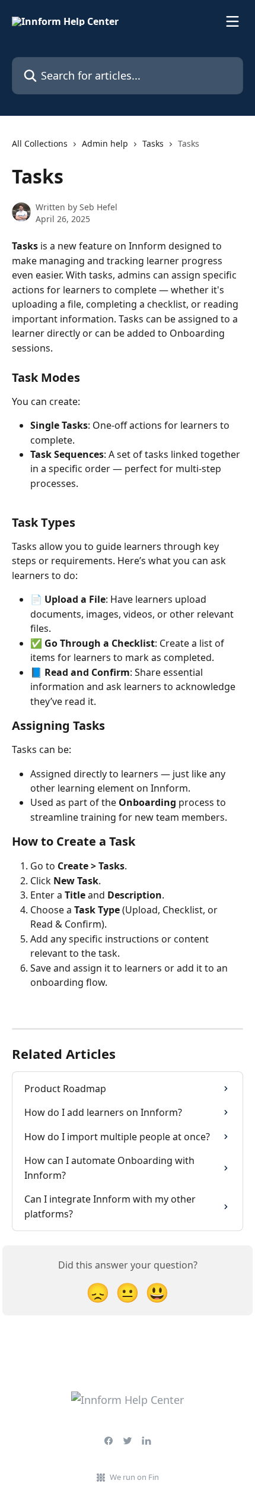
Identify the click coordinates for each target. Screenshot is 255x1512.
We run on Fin (134, 1477)
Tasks (153, 143)
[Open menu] (232, 21)
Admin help (105, 143)
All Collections (40, 143)
